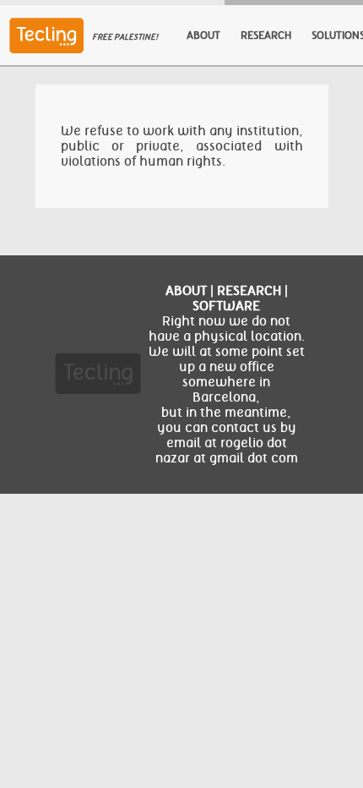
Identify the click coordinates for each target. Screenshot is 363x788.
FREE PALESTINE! (125, 36)
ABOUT (203, 35)
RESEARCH (266, 35)
